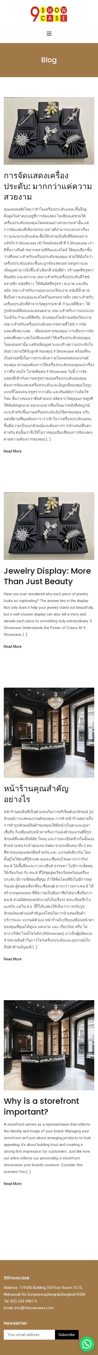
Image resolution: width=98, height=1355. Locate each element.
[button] (86, 1343)
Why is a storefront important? (41, 1106)
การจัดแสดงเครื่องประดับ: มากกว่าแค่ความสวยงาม (48, 186)
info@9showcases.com (34, 1308)
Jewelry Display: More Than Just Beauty (47, 576)
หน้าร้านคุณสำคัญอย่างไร (36, 794)
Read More (13, 451)
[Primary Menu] (49, 34)
